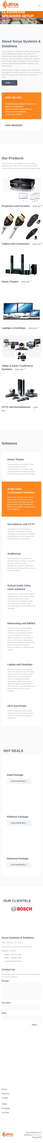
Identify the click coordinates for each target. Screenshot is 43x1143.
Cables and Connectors (16, 248)
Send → (35, 1029)
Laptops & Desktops (14, 332)
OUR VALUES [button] (13, 102)
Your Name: (6, 1007)
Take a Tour (11, 27)
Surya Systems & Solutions (18, 942)
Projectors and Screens (16, 210)
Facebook (6, 1113)
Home (4, 1094)
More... (9, 87)
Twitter (4, 1108)
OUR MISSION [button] (13, 129)
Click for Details (18, 785)
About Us (5, 1098)
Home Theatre (10, 286)
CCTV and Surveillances (16, 411)
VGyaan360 (36, 1142)
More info (37, 211)
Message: (5, 985)
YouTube (5, 1117)
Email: (4, 1017)
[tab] (21, 102)
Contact (5, 1102)
